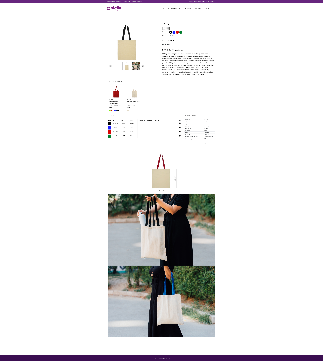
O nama (191, 1)
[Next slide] (142, 66)
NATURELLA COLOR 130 (113, 102)
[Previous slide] (110, 66)
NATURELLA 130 (133, 102)
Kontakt (201, 1)
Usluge (196, 1)
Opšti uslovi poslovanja (210, 1)
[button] (126, 66)
